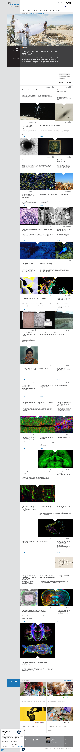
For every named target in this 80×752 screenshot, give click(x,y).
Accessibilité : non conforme (55, 748)
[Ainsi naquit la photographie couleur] (55, 146)
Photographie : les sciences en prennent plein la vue (36, 13)
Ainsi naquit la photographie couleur (50, 125)
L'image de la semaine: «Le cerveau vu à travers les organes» (55, 438)
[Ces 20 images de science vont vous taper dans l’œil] (29, 146)
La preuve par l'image (46, 263)
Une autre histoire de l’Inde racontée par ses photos (29, 334)
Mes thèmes (58, 10)
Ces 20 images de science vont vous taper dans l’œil (27, 126)
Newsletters (35, 738)
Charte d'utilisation (25, 740)
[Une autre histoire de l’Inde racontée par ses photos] (29, 355)
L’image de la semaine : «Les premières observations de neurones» (64, 543)
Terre (45, 10)
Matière (29, 10)
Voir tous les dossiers (67, 680)
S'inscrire (48, 2)
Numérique (51, 10)
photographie (61, 74)
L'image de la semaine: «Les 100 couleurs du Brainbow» (64, 404)
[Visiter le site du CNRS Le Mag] (69, 3)
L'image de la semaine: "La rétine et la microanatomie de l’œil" (29, 439)
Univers (40, 10)
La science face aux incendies (56, 701)
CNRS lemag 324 (53, 739)
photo (69, 76)
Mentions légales (36, 742)
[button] (2, 750)
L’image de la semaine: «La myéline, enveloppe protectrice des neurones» (29, 577)
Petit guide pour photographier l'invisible (34, 298)
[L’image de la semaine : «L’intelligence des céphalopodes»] (37, 649)
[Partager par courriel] (70, 82)
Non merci (5, 746)
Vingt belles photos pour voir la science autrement (28, 196)
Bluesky (61, 2)
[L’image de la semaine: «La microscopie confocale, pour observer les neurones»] (55, 597)
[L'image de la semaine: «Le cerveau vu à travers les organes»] (55, 459)
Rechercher (39, 2)
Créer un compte (68, 748)
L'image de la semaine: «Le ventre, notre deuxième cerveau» (37, 472)
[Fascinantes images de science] (37, 181)
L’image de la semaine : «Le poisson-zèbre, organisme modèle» (64, 612)
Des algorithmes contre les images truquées (64, 299)
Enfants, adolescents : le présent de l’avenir (34, 701)
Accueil (23, 13)
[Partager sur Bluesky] (69, 82)
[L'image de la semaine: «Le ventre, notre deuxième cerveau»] (37, 493)
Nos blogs (52, 2)
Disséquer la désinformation (30, 726)
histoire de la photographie (63, 76)
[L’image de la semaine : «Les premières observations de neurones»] (64, 562)
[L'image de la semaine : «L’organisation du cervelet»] (37, 424)
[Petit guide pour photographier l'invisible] (37, 320)
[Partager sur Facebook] (67, 82)
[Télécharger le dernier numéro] (48, 740)
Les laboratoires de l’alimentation (57, 726)
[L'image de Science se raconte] (29, 285)
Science (60, 78)
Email (69, 743)
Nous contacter (35, 739)
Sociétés (35, 10)
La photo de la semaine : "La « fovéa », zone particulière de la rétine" (35, 368)
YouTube (63, 2)
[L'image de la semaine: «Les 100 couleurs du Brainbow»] (64, 424)
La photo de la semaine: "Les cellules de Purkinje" (63, 369)
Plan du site (35, 740)
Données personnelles (25, 742)
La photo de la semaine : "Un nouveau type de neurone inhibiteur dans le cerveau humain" (53, 333)
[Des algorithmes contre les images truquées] (64, 320)
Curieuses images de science (31, 90)
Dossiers (26, 13)
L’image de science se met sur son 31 (63, 229)
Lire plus (23, 101)
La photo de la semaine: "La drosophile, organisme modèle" (28, 387)
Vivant (24, 10)
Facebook (60, 2)
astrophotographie (67, 74)
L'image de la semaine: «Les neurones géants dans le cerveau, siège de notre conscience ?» (55, 507)
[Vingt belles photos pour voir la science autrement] (29, 216)
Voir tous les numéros (54, 742)
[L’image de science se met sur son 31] (64, 250)
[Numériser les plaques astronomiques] (64, 112)
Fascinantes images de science (31, 160)
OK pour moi (20, 746)
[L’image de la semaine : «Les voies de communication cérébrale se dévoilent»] (37, 632)
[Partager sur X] (66, 82)
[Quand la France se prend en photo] (64, 181)
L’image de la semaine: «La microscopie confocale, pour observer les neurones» (55, 576)
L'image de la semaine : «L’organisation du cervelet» (37, 403)
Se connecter (44, 2)
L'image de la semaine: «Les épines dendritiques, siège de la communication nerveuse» (64, 474)
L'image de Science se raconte (28, 264)
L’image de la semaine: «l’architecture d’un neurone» (35, 541)
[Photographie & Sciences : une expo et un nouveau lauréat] (37, 250)
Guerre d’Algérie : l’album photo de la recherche (54, 194)
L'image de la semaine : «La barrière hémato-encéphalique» (53, 386)
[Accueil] (13, 4)
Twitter (58, 2)
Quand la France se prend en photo (62, 160)
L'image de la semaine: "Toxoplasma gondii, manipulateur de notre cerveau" (29, 508)
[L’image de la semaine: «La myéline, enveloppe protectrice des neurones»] (29, 597)
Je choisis (12, 746)
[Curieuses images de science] (37, 111)
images (63, 78)
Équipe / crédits (24, 739)
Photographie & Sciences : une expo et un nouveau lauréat (37, 229)
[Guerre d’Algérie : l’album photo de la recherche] (55, 216)
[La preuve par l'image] (55, 285)
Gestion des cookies (48, 748)
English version (69, 6)
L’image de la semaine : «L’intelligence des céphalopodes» (34, 663)
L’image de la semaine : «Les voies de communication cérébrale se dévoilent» (34, 611)
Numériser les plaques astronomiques (64, 90)
